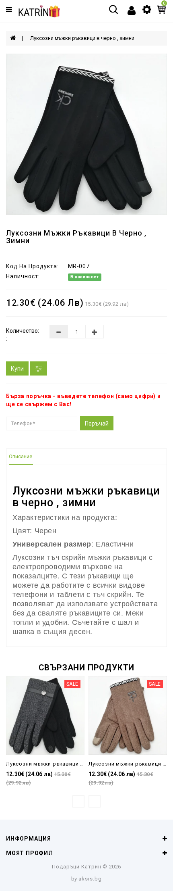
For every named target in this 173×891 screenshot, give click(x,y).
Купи (17, 368)
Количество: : (21, 335)
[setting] (146, 9)
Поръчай (97, 423)
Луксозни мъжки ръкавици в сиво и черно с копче (75, 764)
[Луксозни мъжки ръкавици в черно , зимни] (86, 134)
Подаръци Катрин (76, 867)
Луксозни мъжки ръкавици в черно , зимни (82, 38)
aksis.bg (90, 879)
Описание (20, 456)
